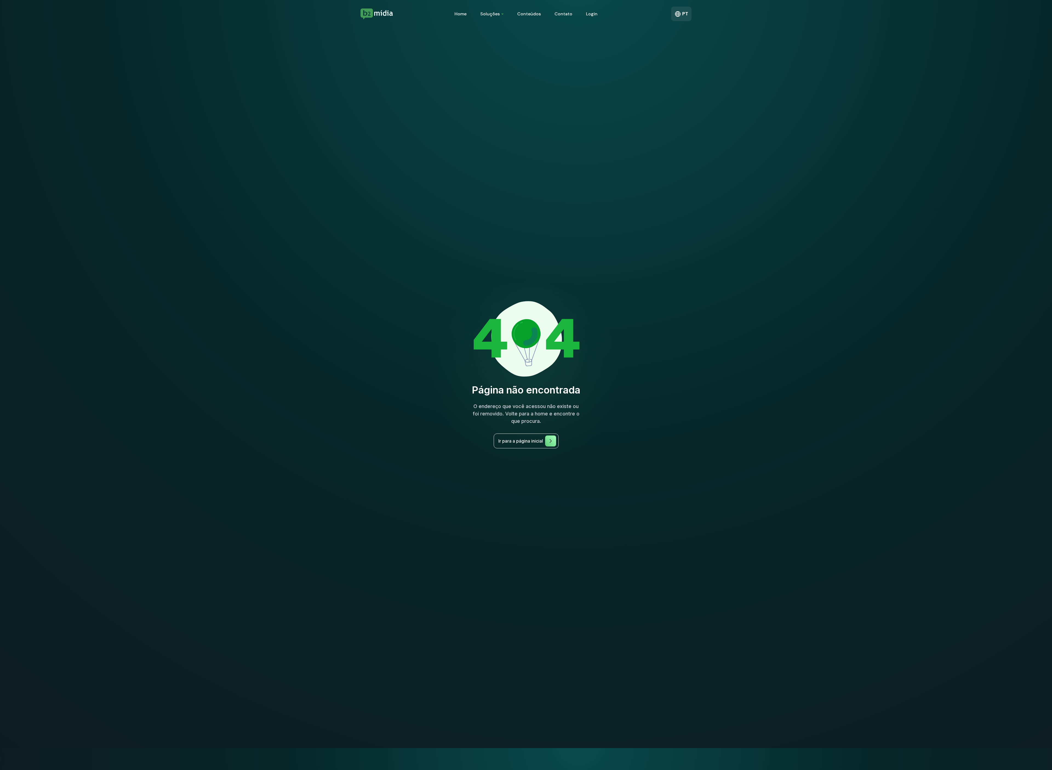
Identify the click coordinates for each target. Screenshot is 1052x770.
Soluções (490, 14)
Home (460, 14)
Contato (563, 14)
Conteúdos (529, 14)
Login (592, 14)
